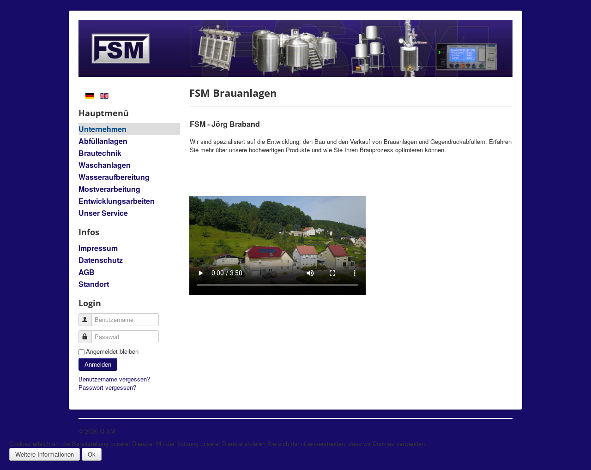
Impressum (98, 248)
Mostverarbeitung (109, 189)
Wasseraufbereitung (114, 177)
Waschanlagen (104, 165)
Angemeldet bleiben (112, 351)
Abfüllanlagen (102, 141)
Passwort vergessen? (107, 387)
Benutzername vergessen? (114, 379)
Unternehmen (102, 129)
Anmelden (97, 364)
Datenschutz (100, 260)
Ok (92, 454)
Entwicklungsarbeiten (116, 201)
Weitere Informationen (44, 454)
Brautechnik (99, 153)
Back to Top (496, 431)
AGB (86, 272)
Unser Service (103, 213)
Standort (93, 284)
